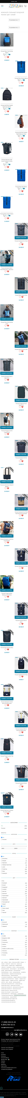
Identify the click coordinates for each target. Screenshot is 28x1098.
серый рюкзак (13, 993)
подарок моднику (5, 980)
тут (15, 1095)
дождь (2, 970)
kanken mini (13, 963)
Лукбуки (3, 1061)
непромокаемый (14, 975)
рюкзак (10, 982)
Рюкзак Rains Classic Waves (6, 213)
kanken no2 (19, 963)
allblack (6, 962)
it (25, 962)
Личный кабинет (5, 1057)
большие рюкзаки (5, 968)
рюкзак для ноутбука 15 (18, 987)
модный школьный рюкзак (15, 973)
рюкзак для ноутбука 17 (6, 988)
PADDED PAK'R (19, 965)
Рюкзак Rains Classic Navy (21, 295)
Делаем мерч (4, 1059)
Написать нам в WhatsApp (7, 1047)
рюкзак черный (14, 992)
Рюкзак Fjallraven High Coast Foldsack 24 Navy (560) (6, 161)
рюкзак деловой (16, 982)
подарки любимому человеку (19, 977)
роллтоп (3, 982)
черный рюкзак (13, 997)
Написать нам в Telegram (7, 1049)
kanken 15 (8, 963)
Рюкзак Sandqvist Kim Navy (21, 674)
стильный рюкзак (5, 997)
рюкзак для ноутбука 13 (6, 987)
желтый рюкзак (17, 970)
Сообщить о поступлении (22, 237)
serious (14, 967)
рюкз (7, 982)
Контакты (3, 1054)
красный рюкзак (5, 973)
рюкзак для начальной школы (7, 983)
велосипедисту (13, 968)
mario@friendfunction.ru (7, 1027)
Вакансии (3, 1064)
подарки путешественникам (7, 978)
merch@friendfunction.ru (20, 1030)
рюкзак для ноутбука (15, 985)
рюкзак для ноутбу (5, 985)
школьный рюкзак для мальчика (8, 1002)
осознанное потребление (6, 977)
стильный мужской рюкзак (20, 995)
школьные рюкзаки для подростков (9, 998)
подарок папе (22, 980)
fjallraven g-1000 (16, 962)
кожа (10, 972)
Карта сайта (4, 1066)
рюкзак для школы (17, 988)
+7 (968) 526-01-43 (8, 1022)
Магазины (3, 1056)
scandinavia (9, 967)
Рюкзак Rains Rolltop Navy (7, 647)
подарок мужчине (14, 980)
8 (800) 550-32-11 (8, 1025)
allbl (2, 962)
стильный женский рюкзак (7, 995)
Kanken (3, 963)
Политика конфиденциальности (8, 1067)
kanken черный (4, 965)
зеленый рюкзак (5, 972)
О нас (2, 1052)
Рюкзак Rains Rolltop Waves (21, 78)
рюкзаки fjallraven (5, 993)
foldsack (22, 962)
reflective (3, 967)
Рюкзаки (3, 828)
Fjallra (10, 962)
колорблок (23, 972)
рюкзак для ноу (18, 983)
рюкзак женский (5, 990)
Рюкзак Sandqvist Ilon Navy (21, 566)
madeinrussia (12, 965)
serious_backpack (20, 967)
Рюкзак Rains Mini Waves (21, 186)
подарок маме (22, 978)
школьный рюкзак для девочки (8, 1000)
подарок (16, 978)
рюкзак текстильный (6, 992)
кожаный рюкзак (16, 972)
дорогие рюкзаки (9, 970)
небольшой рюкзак (5, 975)
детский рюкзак (21, 968)
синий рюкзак (20, 993)
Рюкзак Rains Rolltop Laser (21, 349)
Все (2, 825)
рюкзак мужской (13, 990)
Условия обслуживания (6, 1069)
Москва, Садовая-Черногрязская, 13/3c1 (10, 1039)
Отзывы (3, 1062)
